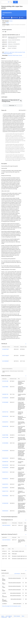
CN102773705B (5, 437)
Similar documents (18, 52)
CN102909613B (5, 397)
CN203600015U (5, 478)
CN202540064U (5, 495)
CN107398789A (5, 361)
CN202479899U (5, 386)
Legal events (11, 52)
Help (9, 617)
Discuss (20, 55)
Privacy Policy (4, 617)
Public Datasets (17, 616)
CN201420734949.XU (6, 525)
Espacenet (10, 55)
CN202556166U (5, 416)
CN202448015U (5, 487)
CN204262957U (5, 421)
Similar (21, 17)
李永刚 (7, 22)
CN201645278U (5, 465)
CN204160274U (5, 458)
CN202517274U (5, 491)
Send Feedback (9, 616)
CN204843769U (5, 461)
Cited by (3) (6, 52)
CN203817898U (5, 435)
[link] (3, 579)
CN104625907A (5, 467)
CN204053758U (5, 426)
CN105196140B (5, 381)
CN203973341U (5, 472)
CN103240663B (5, 402)
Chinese (10, 20)
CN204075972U (5, 484)
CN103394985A (5, 443)
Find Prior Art (15, 17)
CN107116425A (5, 355)
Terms (23, 616)
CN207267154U (5, 411)
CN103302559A (5, 503)
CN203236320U (5, 510)
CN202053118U (5, 394)
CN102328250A (5, 450)
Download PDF (7, 17)
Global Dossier (15, 55)
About (2, 616)
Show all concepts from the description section (11, 606)
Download (18, 573)
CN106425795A (5, 349)
